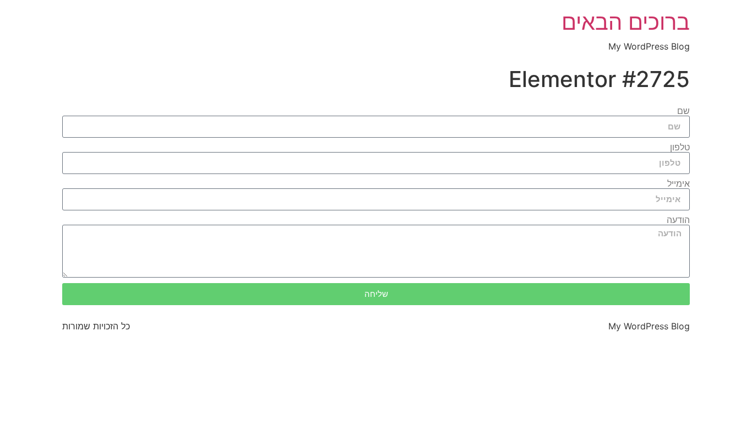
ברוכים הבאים (626, 21)
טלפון (680, 147)
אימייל (678, 184)
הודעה (678, 220)
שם (683, 111)
